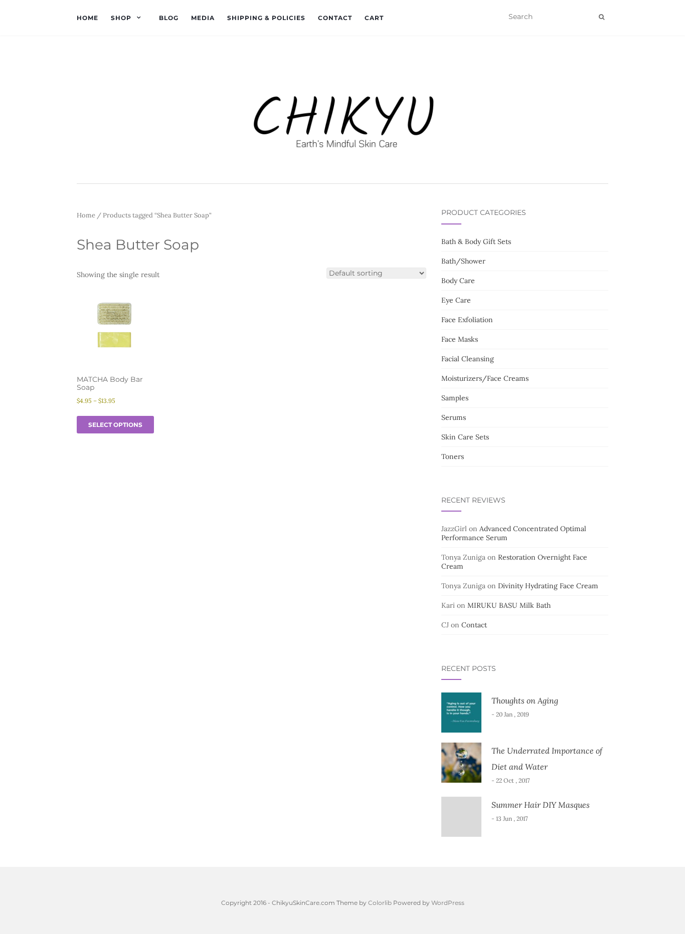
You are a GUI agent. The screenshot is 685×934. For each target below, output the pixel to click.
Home (87, 18)
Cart (374, 18)
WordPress (447, 902)
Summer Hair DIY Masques (540, 805)
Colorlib (380, 902)
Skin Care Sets (465, 436)
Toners (452, 456)
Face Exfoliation (467, 319)
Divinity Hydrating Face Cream (548, 585)
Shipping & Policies (266, 18)
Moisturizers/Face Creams (485, 378)
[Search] (601, 17)
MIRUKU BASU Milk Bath (509, 605)
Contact (335, 18)
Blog (169, 18)
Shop (121, 18)
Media (203, 18)
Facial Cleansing (467, 358)
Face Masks (459, 339)
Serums (453, 417)
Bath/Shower (463, 261)
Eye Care (456, 300)
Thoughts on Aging (524, 700)
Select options (115, 424)
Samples (454, 397)
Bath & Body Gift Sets (476, 241)
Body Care (458, 280)
